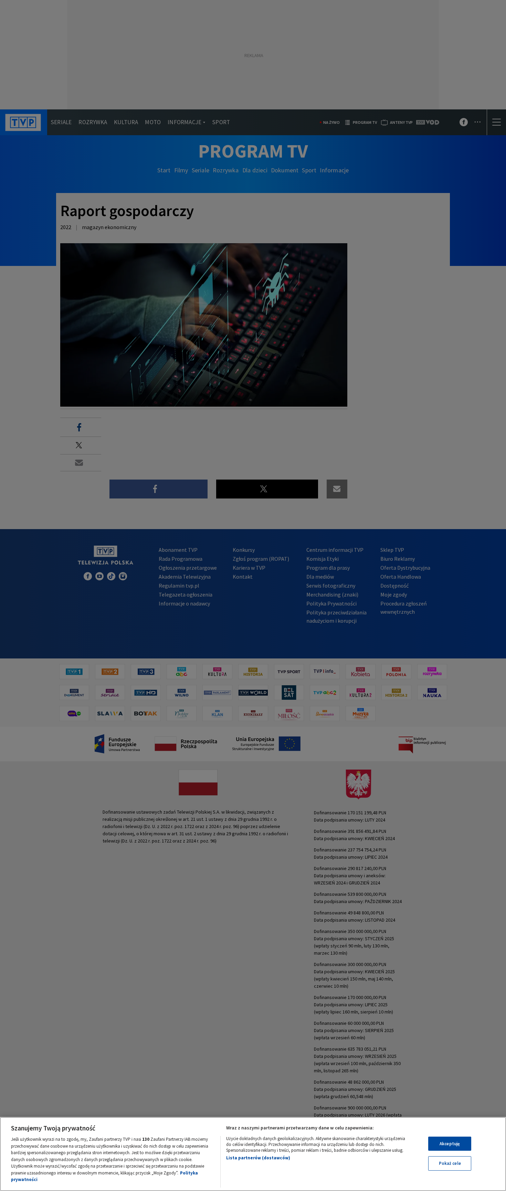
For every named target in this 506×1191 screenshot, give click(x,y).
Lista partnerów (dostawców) (258, 1158)
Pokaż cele (450, 1163)
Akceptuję (450, 1144)
